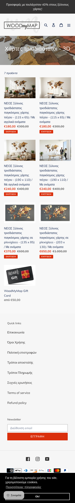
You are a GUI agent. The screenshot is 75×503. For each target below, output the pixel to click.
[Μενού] (69, 25)
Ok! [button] (37, 496)
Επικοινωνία (15, 332)
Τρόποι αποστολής (20, 362)
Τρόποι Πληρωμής (19, 372)
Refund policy (17, 403)
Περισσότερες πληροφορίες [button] (23, 487)
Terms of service (18, 393)
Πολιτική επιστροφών (22, 352)
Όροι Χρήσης (16, 342)
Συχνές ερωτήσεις (19, 382)
